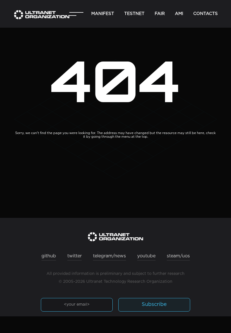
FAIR (160, 14)
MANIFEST (102, 14)
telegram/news (109, 256)
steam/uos (178, 256)
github (48, 256)
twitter (74, 256)
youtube (146, 256)
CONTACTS (205, 14)
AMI (179, 14)
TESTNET (134, 14)
